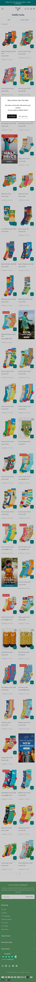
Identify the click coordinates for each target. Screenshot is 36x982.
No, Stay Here (23, 116)
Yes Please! (11, 116)
